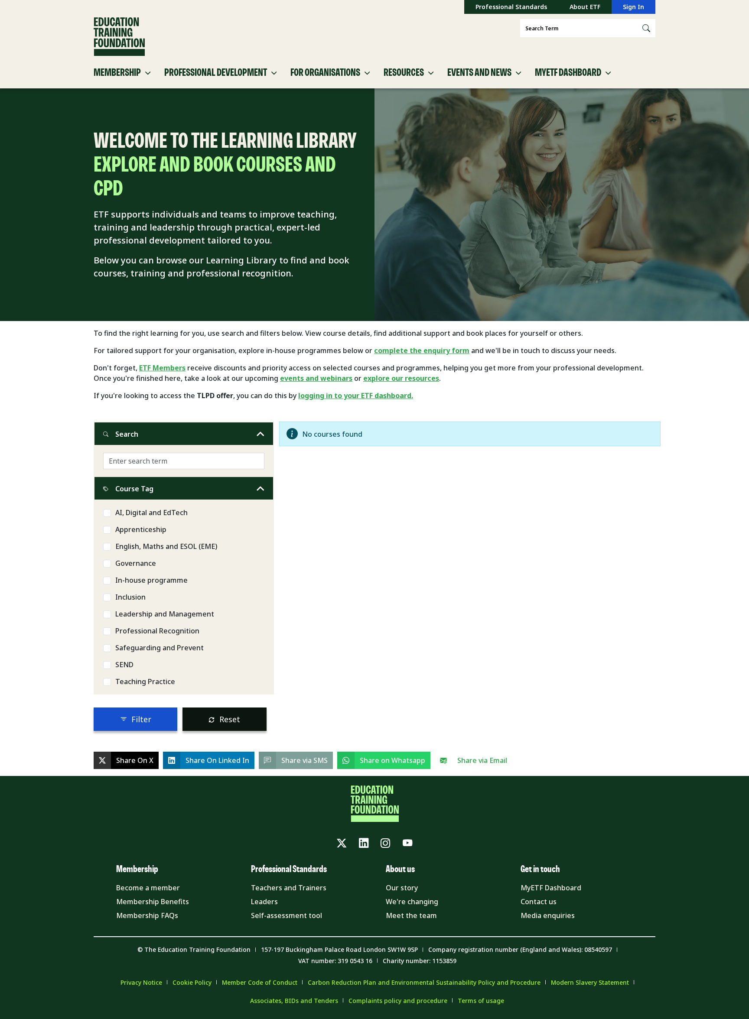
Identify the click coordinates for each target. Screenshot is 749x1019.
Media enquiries (548, 915)
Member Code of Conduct (259, 982)
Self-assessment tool (286, 915)
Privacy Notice (141, 982)
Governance (135, 563)
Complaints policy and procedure (397, 1000)
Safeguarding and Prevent (159, 647)
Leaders (264, 901)
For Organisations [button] (325, 73)
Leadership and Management (164, 614)
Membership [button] (117, 73)
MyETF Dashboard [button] (568, 73)
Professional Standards (511, 7)
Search (126, 434)
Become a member (148, 887)
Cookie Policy (192, 982)
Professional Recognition (157, 631)
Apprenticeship (140, 529)
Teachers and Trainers (288, 887)
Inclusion (130, 597)
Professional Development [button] (215, 73)
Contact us (539, 901)
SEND (124, 664)
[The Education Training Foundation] (119, 36)
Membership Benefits (152, 901)
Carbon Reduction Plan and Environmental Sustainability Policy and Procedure (424, 982)
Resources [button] (404, 73)
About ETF (585, 7)
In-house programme (151, 580)
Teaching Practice (145, 681)
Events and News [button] (479, 73)
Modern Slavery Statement (590, 982)
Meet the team (411, 915)
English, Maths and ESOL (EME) (166, 546)
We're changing (412, 901)
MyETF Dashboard (551, 887)
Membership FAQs (147, 915)
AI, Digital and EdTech (151, 512)
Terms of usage (481, 1000)
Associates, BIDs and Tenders (294, 1000)
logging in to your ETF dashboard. (355, 395)
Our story (402, 887)
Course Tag (134, 488)
